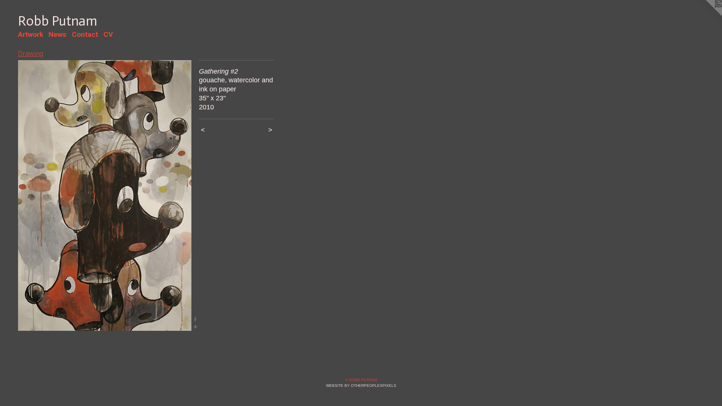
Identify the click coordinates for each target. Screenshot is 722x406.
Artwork (30, 34)
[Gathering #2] (104, 195)
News (57, 34)
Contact (85, 34)
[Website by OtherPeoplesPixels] (707, 15)
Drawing (30, 53)
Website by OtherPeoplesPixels (361, 385)
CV (108, 34)
